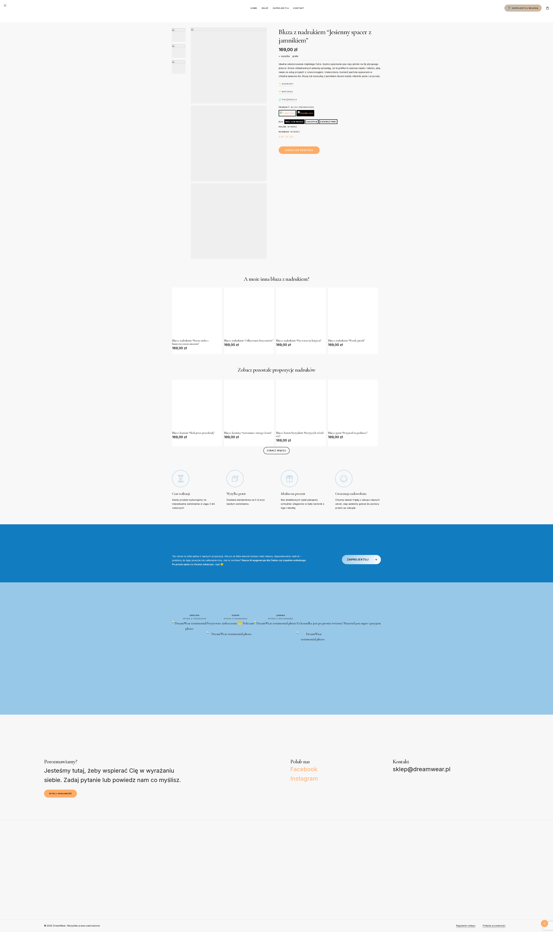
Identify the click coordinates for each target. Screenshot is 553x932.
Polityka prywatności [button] (494, 925)
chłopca (311, 121)
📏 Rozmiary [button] (286, 84)
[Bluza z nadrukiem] (197, 312)
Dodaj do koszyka (299, 150)
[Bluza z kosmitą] (249, 405)
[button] (276, 450)
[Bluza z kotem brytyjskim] (301, 405)
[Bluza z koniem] (197, 405)
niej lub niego (294, 121)
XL (287, 136)
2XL (291, 136)
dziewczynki (328, 121)
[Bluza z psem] (353, 405)
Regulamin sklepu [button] (465, 925)
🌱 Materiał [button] (286, 91)
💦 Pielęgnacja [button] (288, 99)
